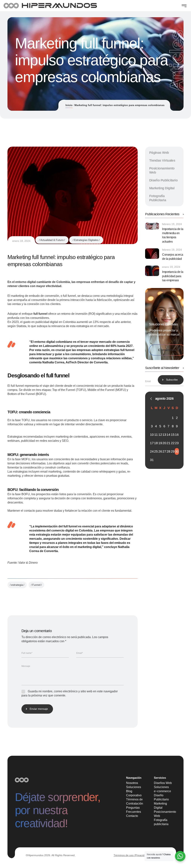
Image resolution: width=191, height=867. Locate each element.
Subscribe (172, 379)
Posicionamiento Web (165, 813)
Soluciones (133, 787)
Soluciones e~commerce (162, 789)
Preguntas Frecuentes (133, 809)
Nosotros (132, 783)
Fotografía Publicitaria (157, 198)
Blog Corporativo (134, 793)
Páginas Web (159, 152)
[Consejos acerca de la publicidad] (152, 253)
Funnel (36, 584)
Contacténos (167, 350)
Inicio (69, 105)
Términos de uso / (124, 855)
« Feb (151, 398)
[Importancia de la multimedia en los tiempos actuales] (152, 226)
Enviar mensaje (39, 708)
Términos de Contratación (134, 801)
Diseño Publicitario (163, 180)
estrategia (17, 584)
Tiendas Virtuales (162, 160)
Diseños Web (163, 783)
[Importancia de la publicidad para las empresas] (152, 271)
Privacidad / (142, 855)
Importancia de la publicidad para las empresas (172, 276)
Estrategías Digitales (86, 239)
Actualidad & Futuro (52, 239)
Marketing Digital (162, 188)
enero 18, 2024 (21, 240)
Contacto (132, 815)
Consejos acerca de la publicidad (172, 256)
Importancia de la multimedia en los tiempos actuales (172, 235)
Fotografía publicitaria (161, 822)
